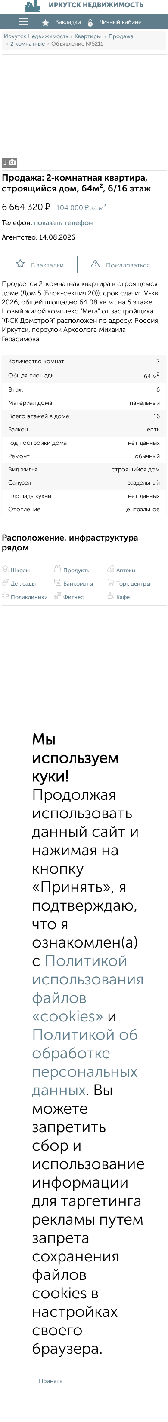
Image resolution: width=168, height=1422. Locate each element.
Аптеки (125, 571)
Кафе (122, 597)
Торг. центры (132, 584)
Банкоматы (77, 584)
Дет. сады (22, 584)
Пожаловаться (127, 265)
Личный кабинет (122, 22)
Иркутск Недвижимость (36, 37)
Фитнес (73, 597)
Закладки (68, 22)
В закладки (47, 265)
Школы (19, 571)
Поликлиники (28, 597)
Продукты (76, 571)
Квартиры (88, 37)
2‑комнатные (27, 44)
